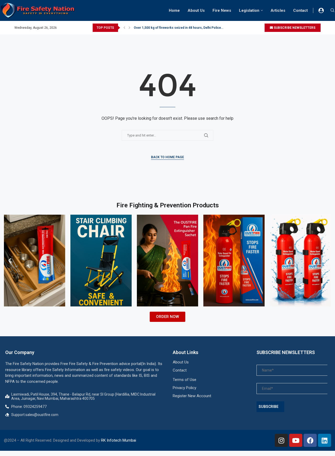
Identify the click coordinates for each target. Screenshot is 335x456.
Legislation (249, 10)
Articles (278, 10)
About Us (196, 10)
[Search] (332, 10)
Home (174, 10)
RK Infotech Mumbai (118, 440)
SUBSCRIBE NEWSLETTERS (294, 28)
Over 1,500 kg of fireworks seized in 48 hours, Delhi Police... (178, 28)
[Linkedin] (324, 440)
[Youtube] (295, 440)
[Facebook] (310, 440)
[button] (124, 28)
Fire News (222, 10)
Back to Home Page (167, 157)
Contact (300, 10)
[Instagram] (281, 440)
